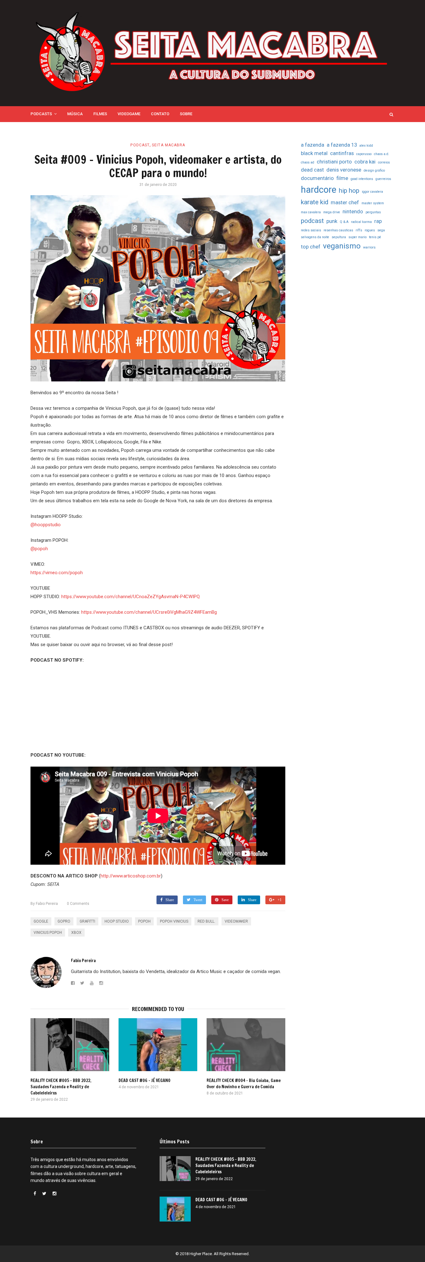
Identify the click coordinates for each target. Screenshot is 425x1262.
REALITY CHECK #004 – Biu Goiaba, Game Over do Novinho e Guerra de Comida (244, 1083)
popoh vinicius (174, 921)
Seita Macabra (168, 145)
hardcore (318, 189)
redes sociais (311, 230)
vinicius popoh (48, 932)
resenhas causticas (338, 230)
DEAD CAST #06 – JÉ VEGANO (144, 1080)
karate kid (314, 202)
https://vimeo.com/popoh (56, 572)
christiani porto (334, 161)
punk (331, 221)
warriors (369, 247)
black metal (314, 153)
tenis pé (375, 237)
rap (378, 221)
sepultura (339, 237)
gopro (64, 921)
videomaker (236, 921)
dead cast (312, 170)
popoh (144, 921)
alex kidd (366, 146)
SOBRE (186, 113)
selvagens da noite (315, 237)
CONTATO (160, 113)
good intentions (362, 179)
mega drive (331, 212)
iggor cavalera (372, 192)
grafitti (87, 921)
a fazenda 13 (342, 145)
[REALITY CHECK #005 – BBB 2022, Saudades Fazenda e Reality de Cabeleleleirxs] (69, 1044)
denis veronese (343, 170)
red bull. (206, 921)
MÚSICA (75, 113)
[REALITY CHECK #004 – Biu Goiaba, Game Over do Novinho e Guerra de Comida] (246, 1044)
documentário (317, 178)
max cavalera (311, 212)
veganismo (342, 246)
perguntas (373, 212)
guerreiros (383, 179)
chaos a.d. (381, 154)
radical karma (361, 222)
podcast (312, 221)
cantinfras (342, 153)
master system (373, 203)
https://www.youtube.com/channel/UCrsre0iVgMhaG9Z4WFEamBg (149, 612)
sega (381, 230)
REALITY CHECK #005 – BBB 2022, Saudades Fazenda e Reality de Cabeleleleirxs (60, 1086)
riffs (359, 230)
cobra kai (365, 161)
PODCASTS (41, 113)
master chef (345, 202)
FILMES (100, 113)
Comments (78, 903)
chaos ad (307, 162)
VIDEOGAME (129, 113)
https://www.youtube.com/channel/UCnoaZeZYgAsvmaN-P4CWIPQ (130, 596)
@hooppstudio (45, 524)
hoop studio (117, 921)
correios (384, 162)
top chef (310, 246)
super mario (357, 237)
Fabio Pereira (44, 903)
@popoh (39, 548)
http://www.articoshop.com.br (130, 876)
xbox (76, 932)
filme (342, 178)
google (41, 921)
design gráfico (374, 170)
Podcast (140, 145)
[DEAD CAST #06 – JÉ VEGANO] (158, 1044)
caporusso (363, 154)
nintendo (353, 211)
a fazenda (312, 145)
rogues (370, 230)
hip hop (349, 190)
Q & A (344, 222)
